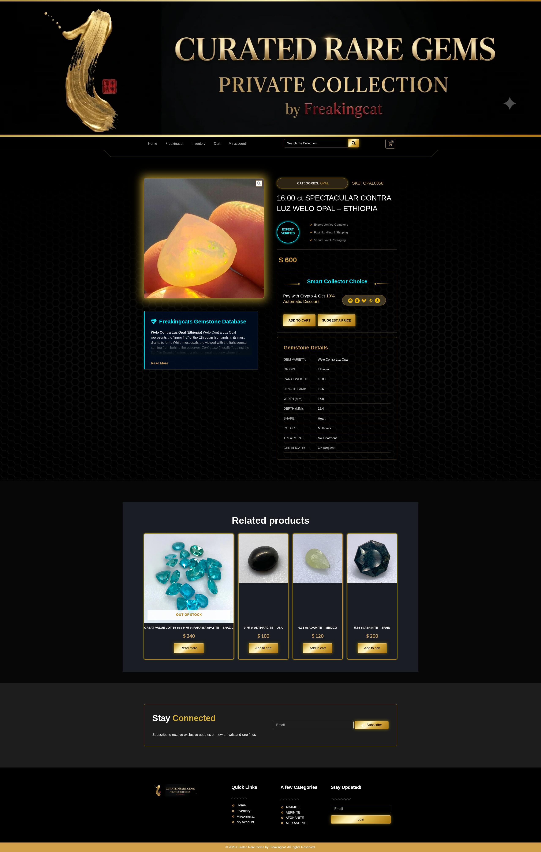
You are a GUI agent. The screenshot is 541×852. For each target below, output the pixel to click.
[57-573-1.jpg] (204, 238)
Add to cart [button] (263, 648)
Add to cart (299, 320)
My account (237, 143)
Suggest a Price (336, 320)
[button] (308, 183)
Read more (188, 648)
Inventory (198, 143)
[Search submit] (353, 143)
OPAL (324, 183)
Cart (217, 143)
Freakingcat (174, 143)
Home (152, 143)
